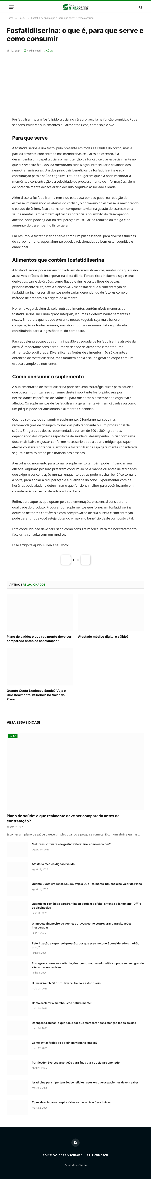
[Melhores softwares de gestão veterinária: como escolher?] (17, 849)
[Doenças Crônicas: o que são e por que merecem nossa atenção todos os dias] (17, 1028)
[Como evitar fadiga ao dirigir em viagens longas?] (17, 1047)
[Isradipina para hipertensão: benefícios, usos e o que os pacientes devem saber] (17, 1087)
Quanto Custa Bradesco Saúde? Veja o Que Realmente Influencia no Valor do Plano (36, 695)
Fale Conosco (97, 1155)
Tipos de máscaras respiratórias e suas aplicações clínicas (71, 1102)
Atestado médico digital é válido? (103, 636)
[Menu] (11, 7)
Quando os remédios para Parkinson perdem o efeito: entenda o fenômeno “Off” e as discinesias (86, 905)
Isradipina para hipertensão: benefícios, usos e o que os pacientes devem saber (85, 1082)
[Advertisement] (75, 82)
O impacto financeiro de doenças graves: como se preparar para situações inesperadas (82, 925)
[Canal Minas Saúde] (75, 7)
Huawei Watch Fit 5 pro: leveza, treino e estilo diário (66, 983)
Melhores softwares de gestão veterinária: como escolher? (71, 844)
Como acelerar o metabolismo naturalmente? (62, 1003)
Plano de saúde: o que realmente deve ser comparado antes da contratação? (39, 639)
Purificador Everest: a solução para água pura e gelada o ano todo (76, 1062)
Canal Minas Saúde (75, 1165)
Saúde (48, 50)
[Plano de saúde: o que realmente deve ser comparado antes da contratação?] (40, 613)
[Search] (140, 7)
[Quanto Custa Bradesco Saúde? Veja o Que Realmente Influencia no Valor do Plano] (40, 667)
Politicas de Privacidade (62, 1155)
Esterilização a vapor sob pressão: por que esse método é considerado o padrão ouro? (85, 945)
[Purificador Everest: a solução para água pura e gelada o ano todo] (17, 1067)
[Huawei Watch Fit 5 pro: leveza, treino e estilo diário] (17, 988)
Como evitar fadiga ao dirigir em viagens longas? (64, 1042)
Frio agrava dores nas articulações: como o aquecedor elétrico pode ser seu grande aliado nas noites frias (88, 965)
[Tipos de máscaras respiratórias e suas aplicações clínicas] (17, 1107)
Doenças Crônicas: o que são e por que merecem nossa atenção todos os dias (84, 1022)
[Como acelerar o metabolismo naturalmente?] (17, 1008)
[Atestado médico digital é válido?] (111, 613)
